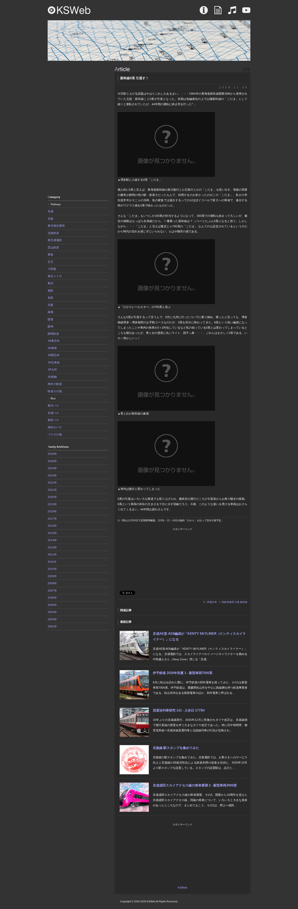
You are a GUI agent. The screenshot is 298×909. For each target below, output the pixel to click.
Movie (246, 12)
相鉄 (50, 290)
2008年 (52, 583)
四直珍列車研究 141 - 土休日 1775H (179, 710)
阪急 (50, 319)
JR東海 (52, 348)
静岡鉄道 (53, 333)
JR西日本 (212, 602)
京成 (50, 211)
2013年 (52, 547)
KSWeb (69, 10)
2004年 (52, 612)
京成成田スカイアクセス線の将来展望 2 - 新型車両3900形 (195, 785)
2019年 (52, 504)
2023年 (52, 475)
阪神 (50, 326)
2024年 (52, 468)
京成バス (53, 412)
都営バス (53, 420)
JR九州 (52, 369)
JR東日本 (54, 340)
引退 (237, 602)
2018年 (52, 511)
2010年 (52, 568)
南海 (50, 312)
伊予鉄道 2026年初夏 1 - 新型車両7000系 (182, 673)
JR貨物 (52, 376)
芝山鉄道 (53, 247)
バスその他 (55, 434)
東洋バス (53, 405)
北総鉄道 (53, 233)
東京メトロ (55, 276)
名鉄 (50, 297)
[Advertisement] (78, 127)
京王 (50, 261)
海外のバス (55, 427)
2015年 (52, 533)
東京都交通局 (56, 225)
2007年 (52, 590)
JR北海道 (54, 362)
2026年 (52, 453)
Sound (232, 12)
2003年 (52, 619)
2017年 (52, 518)
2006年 (52, 597)
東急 (50, 254)
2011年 (52, 561)
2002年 (52, 626)
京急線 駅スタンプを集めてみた (176, 748)
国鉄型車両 (228, 602)
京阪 (50, 305)
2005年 (52, 605)
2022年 (52, 482)
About (204, 12)
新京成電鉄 (55, 240)
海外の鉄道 (55, 384)
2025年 (52, 461)
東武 (50, 283)
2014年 (52, 540)
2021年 (52, 489)
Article (218, 12)
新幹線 (243, 602)
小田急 (52, 268)
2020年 (52, 497)
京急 (50, 218)
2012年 (52, 554)
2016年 (52, 525)
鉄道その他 (55, 391)
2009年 (52, 576)
